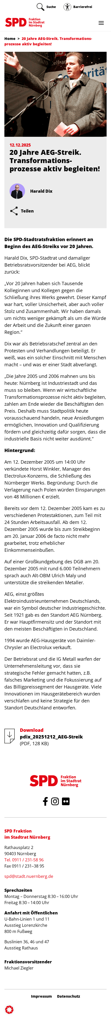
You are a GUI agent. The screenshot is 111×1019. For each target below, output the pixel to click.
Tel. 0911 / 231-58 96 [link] (24, 860)
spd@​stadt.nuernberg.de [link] (28, 876)
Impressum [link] (41, 996)
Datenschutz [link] (68, 996)
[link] (46, 7)
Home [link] (9, 38)
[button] (9, 1009)
